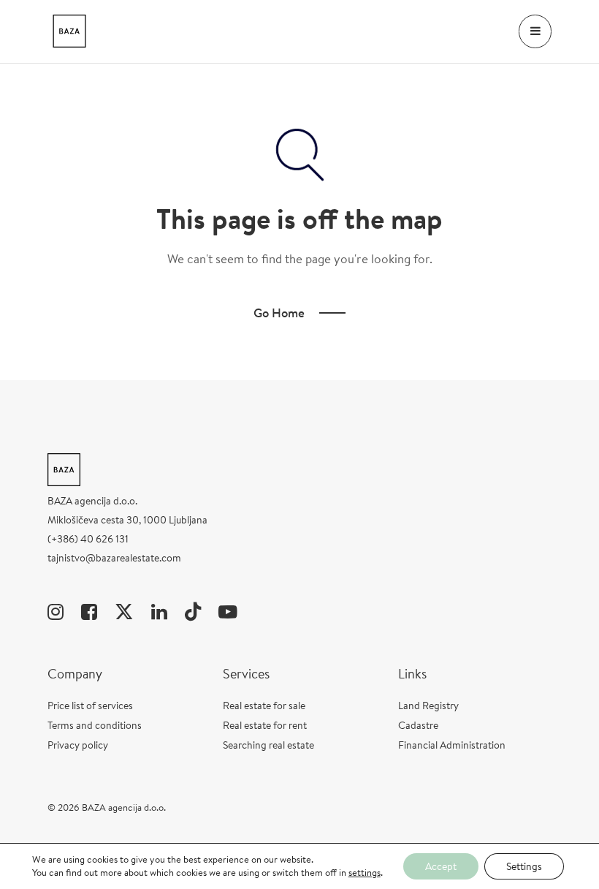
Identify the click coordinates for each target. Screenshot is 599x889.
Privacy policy (77, 745)
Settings (524, 866)
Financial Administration (451, 745)
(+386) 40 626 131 (88, 538)
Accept (441, 866)
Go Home (279, 312)
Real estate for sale (264, 705)
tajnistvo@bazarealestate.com (114, 558)
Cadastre (418, 725)
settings (364, 872)
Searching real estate (268, 745)
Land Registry (428, 705)
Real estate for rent (265, 725)
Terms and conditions (94, 725)
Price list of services (90, 705)
